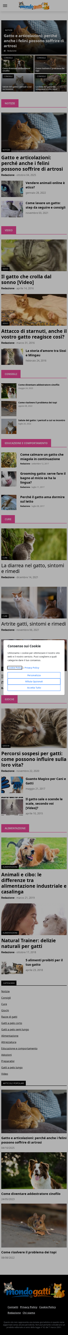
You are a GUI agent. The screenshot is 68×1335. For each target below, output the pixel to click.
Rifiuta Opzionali (34, 681)
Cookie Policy (15, 667)
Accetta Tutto (34, 687)
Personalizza (34, 675)
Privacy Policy (32, 667)
